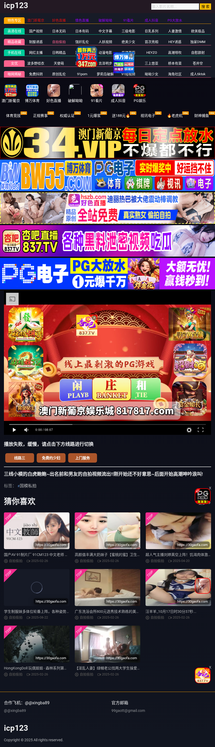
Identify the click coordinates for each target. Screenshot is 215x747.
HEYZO (151, 53)
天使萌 (59, 63)
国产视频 (36, 31)
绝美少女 (128, 42)
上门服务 (82, 458)
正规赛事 (40, 115)
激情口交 (82, 53)
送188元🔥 (121, 115)
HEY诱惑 (174, 42)
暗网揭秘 (14, 74)
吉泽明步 (105, 63)
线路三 (19, 458)
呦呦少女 (151, 74)
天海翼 (128, 63)
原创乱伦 (59, 74)
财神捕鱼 (201, 115)
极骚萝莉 (128, 53)
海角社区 (175, 74)
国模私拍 (28, 485)
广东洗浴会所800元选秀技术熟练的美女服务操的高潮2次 (121, 611)
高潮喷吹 (175, 53)
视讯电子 (148, 115)
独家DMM (197, 42)
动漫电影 (105, 53)
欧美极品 (198, 31)
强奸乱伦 (82, 42)
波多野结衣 (35, 63)
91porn (82, 74)
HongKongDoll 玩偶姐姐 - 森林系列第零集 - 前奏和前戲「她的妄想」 (59, 668)
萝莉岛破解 (105, 74)
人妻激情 (175, 31)
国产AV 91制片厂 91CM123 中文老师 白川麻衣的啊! (46, 555)
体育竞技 (13, 115)
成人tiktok (198, 74)
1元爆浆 (94, 115)
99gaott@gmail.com (128, 710)
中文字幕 (105, 31)
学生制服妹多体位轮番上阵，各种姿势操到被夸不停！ (48, 611)
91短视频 (128, 74)
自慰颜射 (198, 53)
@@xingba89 (15, 710)
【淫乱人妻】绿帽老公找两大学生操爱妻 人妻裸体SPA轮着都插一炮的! (132, 668)
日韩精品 (59, 53)
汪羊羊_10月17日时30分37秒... (171, 611)
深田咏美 (82, 63)
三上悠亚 (151, 63)
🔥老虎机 (174, 115)
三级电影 (128, 31)
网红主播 (36, 53)
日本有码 (82, 31)
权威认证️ (67, 115)
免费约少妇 (51, 458)
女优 (14, 63)
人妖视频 (105, 42)
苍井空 (198, 63)
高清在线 (14, 31)
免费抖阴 (36, 74)
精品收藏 (14, 42)
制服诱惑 (36, 42)
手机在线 (14, 53)
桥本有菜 (175, 63)
